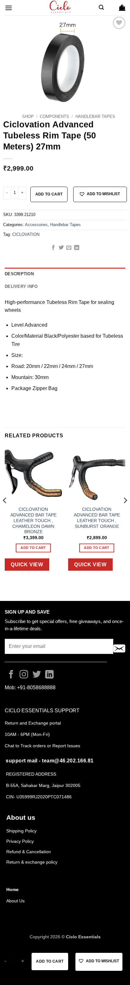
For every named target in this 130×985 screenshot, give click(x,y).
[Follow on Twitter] (36, 675)
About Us (15, 900)
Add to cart (49, 194)
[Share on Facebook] (53, 248)
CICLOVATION (25, 234)
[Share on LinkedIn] (76, 248)
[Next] (125, 513)
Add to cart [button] (33, 548)
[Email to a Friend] (68, 248)
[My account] (111, 8)
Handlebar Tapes (95, 116)
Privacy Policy (20, 841)
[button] (8, 7)
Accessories (36, 224)
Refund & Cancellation (29, 851)
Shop (28, 116)
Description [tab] (19, 273)
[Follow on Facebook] (11, 675)
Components (54, 116)
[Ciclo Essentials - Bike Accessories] (60, 7)
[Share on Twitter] (61, 248)
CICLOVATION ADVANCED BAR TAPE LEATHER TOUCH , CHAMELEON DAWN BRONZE (33, 520)
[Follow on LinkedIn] (49, 675)
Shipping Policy (21, 830)
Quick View (27, 564)
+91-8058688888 (36, 687)
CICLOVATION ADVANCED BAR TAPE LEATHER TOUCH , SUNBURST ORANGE (97, 517)
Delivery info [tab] (21, 286)
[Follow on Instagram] (24, 675)
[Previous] (5, 513)
